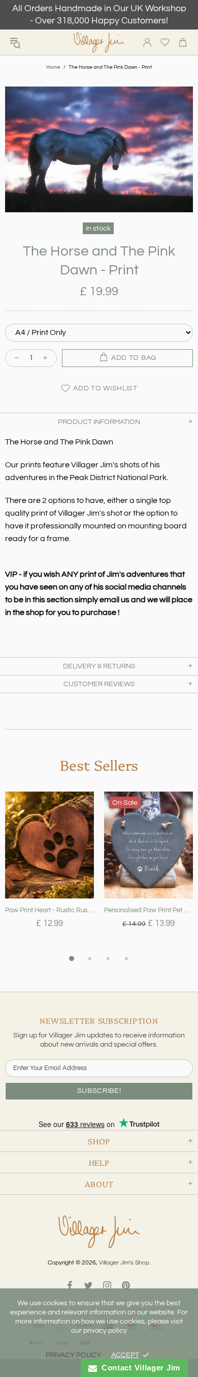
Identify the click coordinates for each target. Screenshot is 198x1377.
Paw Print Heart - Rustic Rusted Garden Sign (49, 910)
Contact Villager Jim (138, 1367)
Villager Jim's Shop (99, 42)
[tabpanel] (49, 872)
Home (53, 67)
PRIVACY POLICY (73, 1355)
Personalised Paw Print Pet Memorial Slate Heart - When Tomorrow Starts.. (148, 910)
